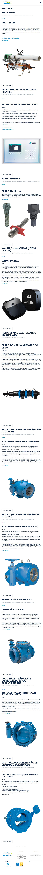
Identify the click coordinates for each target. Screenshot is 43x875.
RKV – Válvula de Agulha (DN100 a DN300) (21, 515)
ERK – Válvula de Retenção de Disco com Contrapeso (19, 763)
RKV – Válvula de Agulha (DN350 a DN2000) (21, 430)
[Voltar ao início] (7, 2)
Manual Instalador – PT (8, 129)
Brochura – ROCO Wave (7, 713)
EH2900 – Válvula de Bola (17, 599)
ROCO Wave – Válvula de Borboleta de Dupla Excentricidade (16, 681)
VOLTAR (3, 18)
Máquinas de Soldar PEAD (28, 15)
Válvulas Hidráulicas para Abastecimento (31, 181)
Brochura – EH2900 (6, 629)
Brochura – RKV (5, 465)
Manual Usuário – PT (7, 127)
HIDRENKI (8, 15)
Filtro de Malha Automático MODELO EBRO (19, 334)
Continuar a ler (7, 85)
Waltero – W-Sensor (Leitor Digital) (19, 249)
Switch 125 (8, 12)
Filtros (23, 337)
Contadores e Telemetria (27, 253)
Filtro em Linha (11, 178)
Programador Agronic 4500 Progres (19, 90)
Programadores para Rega (28, 94)
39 (24, 846)
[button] (40, 2)
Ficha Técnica (5, 40)
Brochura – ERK (5, 796)
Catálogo (5, 124)
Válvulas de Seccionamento (28, 434)
